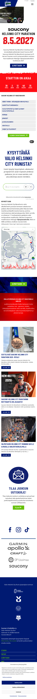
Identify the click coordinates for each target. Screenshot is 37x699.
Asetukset (18, 692)
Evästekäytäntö (13, 696)
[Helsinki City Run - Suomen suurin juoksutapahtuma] (9, 3)
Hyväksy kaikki (18, 682)
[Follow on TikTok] (27, 530)
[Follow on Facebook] (10, 530)
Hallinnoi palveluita (7, 677)
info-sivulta (12, 641)
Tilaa (17, 508)
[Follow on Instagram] (18, 530)
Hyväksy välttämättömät (18, 687)
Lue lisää (5, 368)
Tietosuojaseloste (22, 696)
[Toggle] (3, 103)
